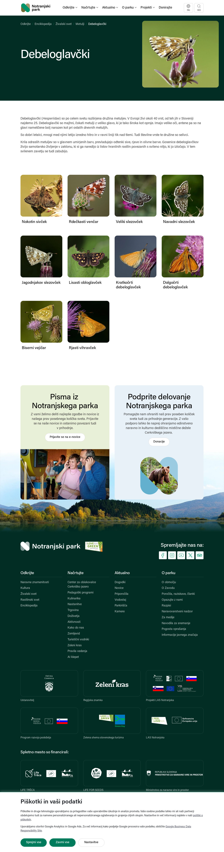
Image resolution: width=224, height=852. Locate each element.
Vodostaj (120, 600)
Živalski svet (64, 24)
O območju (169, 582)
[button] (70, 8)
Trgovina (73, 610)
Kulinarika (74, 598)
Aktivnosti (74, 622)
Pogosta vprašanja (174, 629)
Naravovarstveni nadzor (177, 611)
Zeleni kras (75, 645)
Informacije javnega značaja (180, 635)
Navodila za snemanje (176, 623)
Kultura (25, 588)
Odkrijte (25, 24)
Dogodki (120, 582)
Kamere (120, 611)
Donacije (159, 441)
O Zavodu (168, 588)
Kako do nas (76, 627)
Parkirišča (121, 605)
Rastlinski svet (29, 600)
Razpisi (166, 605)
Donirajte (165, 7)
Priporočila (121, 594)
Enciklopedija (43, 24)
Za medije (168, 617)
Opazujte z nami (172, 600)
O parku (168, 573)
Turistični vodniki (78, 639)
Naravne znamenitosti (34, 582)
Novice (119, 588)
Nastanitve (75, 604)
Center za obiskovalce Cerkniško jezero (82, 585)
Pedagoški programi (80, 592)
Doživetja (74, 616)
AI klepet (73, 657)
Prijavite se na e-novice (65, 437)
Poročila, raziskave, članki (178, 594)
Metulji (80, 24)
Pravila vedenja (77, 651)
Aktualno (122, 573)
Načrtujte (76, 573)
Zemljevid (74, 633)
